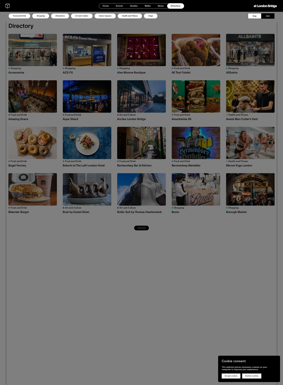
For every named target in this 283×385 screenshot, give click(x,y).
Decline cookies (251, 376)
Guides (134, 6)
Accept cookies (231, 376)
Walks (148, 6)
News (161, 6)
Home (106, 6)
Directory (175, 6)
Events (119, 6)
